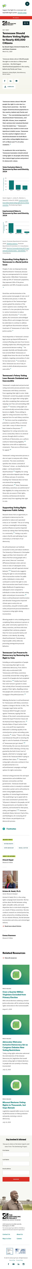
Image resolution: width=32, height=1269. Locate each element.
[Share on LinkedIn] (10, 81)
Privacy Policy (19, 1260)
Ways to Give (7, 1239)
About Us (20, 1234)
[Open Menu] (26, 23)
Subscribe (16, 1179)
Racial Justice (23, 848)
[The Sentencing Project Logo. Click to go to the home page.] (9, 23)
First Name (6, 1150)
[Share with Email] (16, 81)
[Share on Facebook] (5, 81)
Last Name (6, 1159)
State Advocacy (9, 848)
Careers (19, 1239)
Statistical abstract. (12, 243)
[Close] (27, 4)
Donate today (22, 13)
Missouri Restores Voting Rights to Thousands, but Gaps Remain (14, 1105)
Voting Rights (8, 843)
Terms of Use (12, 1260)
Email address (7, 1168)
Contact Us (6, 1234)
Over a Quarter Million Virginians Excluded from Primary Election (14, 995)
